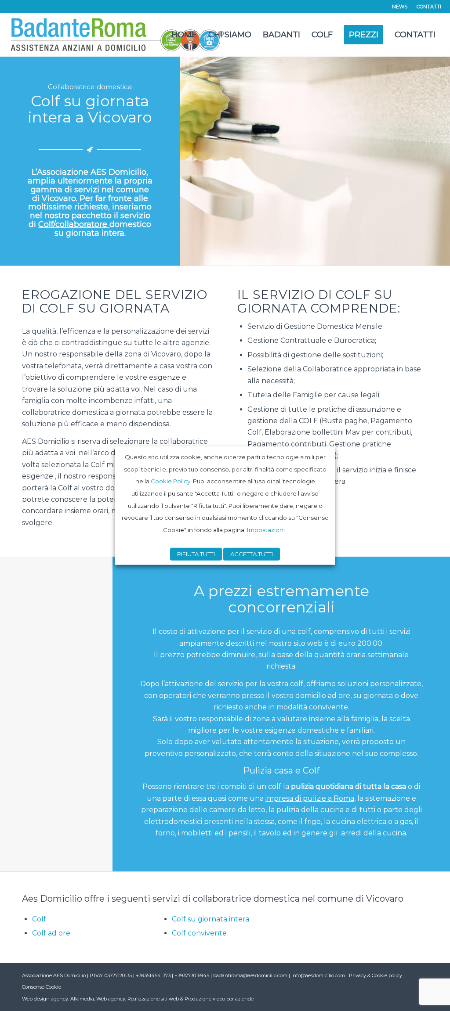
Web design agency (45, 999)
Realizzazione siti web (153, 999)
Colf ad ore (51, 933)
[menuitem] (400, 6)
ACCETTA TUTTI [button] (251, 554)
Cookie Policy (170, 481)
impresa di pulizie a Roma (309, 798)
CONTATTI (429, 7)
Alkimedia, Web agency (97, 999)
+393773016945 (192, 975)
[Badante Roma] (117, 35)
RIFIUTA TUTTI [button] (196, 554)
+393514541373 (154, 975)
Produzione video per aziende (219, 999)
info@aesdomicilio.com (318, 975)
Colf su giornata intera (210, 919)
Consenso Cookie (41, 987)
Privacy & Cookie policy (375, 975)
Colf (39, 919)
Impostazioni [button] (266, 529)
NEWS (399, 7)
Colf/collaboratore (73, 224)
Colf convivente (199, 933)
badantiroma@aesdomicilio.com (250, 975)
